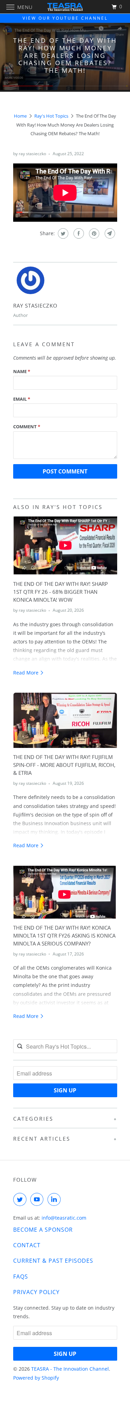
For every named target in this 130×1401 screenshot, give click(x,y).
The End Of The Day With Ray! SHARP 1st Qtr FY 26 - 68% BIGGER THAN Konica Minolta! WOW (60, 591)
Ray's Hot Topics (51, 116)
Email (21, 399)
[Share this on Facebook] (78, 233)
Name (21, 371)
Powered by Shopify (36, 1377)
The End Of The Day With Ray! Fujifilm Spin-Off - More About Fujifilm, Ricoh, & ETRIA (64, 765)
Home (20, 116)
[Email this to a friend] (109, 233)
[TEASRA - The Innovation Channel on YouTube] (38, 1199)
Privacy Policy (36, 1292)
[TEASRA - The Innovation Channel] (65, 6)
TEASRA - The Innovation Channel (70, 1368)
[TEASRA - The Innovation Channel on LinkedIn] (55, 1199)
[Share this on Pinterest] (93, 233)
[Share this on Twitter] (62, 233)
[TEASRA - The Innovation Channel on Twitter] (21, 1199)
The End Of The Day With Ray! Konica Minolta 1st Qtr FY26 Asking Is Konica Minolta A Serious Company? (64, 935)
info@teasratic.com (64, 1217)
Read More (26, 672)
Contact (27, 1245)
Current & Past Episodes (53, 1260)
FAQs (20, 1276)
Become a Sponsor (43, 1229)
